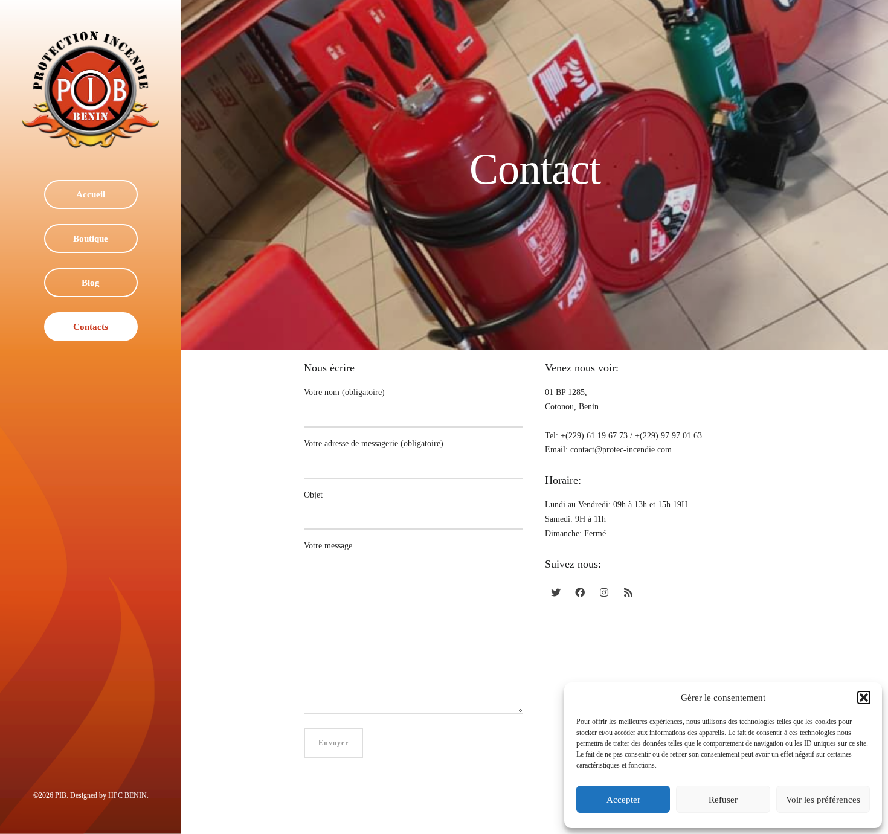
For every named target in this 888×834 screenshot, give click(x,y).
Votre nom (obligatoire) (344, 392)
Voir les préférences (823, 799)
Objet (313, 494)
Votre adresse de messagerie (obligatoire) (373, 443)
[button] (864, 697)
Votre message (328, 545)
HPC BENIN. (128, 795)
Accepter (623, 799)
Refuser (723, 799)
